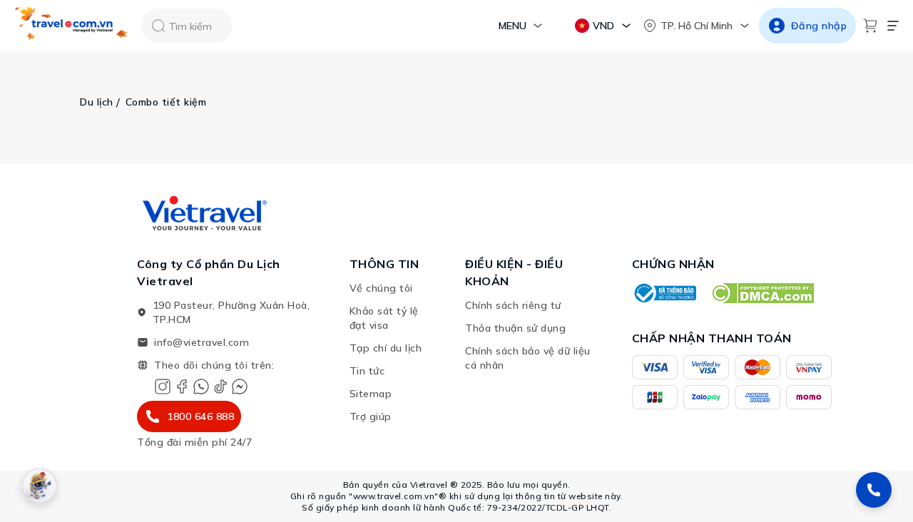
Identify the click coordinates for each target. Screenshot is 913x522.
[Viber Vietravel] (201, 386)
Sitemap (371, 393)
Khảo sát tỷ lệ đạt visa (384, 318)
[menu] (893, 25)
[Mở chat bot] (39, 485)
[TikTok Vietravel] (220, 386)
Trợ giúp (371, 416)
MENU (512, 25)
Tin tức (367, 370)
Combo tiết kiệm (166, 102)
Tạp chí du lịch (386, 348)
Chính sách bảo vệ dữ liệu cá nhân (528, 358)
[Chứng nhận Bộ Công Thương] (664, 293)
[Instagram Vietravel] (162, 386)
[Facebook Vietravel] (181, 386)
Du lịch (96, 102)
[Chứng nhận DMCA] (762, 293)
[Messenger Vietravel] (239, 386)
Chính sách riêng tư (513, 305)
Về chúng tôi (381, 288)
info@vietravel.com (201, 342)
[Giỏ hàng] (870, 25)
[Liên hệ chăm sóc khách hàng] (874, 490)
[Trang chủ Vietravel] (72, 26)
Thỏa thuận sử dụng (515, 328)
